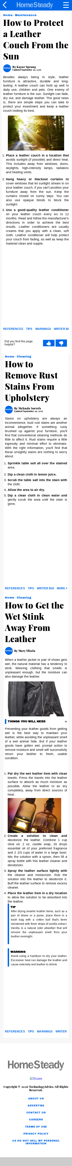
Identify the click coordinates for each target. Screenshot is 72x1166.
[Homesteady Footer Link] (36, 1065)
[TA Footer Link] (36, 1078)
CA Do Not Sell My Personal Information (36, 1142)
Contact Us (36, 1112)
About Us (36, 1098)
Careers (36, 1119)
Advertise (36, 1105)
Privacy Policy (35, 1133)
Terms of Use (36, 1126)
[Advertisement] (36, 287)
